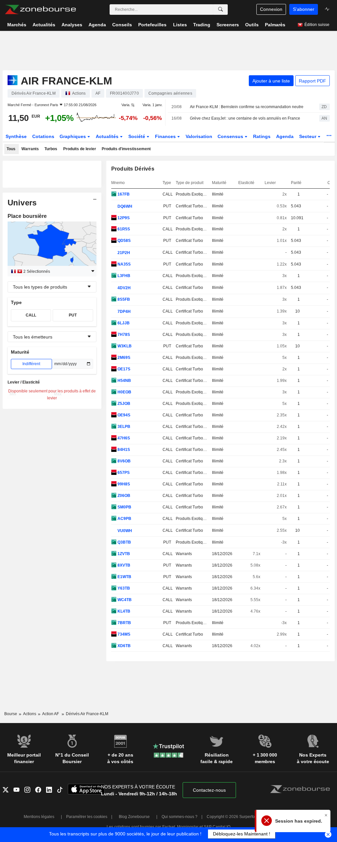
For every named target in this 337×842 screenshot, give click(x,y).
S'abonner (303, 9)
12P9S (123, 218)
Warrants (30, 149)
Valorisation (199, 136)
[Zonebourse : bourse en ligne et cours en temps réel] (40, 9)
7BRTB (124, 622)
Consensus (231, 136)
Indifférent (31, 364)
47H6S (123, 438)
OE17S (123, 369)
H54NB (124, 380)
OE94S (123, 415)
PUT (73, 315)
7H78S (123, 334)
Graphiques (73, 136)
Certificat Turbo (189, 218)
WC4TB (124, 599)
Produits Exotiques (192, 194)
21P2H (123, 252)
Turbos (50, 149)
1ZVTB (123, 553)
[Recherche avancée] (220, 9)
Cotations (43, 136)
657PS (123, 472)
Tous (11, 149)
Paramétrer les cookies (86, 816)
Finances (166, 136)
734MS (123, 634)
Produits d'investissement (126, 149)
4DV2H (124, 288)
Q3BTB (124, 542)
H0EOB (124, 392)
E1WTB (124, 576)
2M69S (123, 357)
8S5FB (123, 299)
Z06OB (123, 495)
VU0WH (124, 530)
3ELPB (123, 426)
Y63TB (123, 588)
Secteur (308, 136)
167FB (123, 194)
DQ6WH (124, 206)
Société (137, 136)
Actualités (108, 136)
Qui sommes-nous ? (179, 816)
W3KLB (124, 346)
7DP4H (124, 311)
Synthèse (16, 136)
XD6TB (124, 645)
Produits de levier (79, 149)
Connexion (271, 9)
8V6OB (124, 461)
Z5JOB (123, 403)
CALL (31, 315)
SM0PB (124, 507)
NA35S (124, 264)
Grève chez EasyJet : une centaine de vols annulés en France (245, 118)
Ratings (262, 136)
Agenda (285, 136)
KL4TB (123, 611)
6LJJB (123, 323)
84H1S (123, 449)
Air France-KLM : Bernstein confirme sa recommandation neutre (246, 107)
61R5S (123, 229)
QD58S (124, 240)
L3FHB (123, 275)
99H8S (123, 484)
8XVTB (123, 565)
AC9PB (124, 518)
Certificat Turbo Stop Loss (199, 206)
